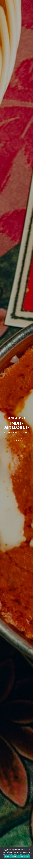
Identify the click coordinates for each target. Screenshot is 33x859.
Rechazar (13, 856)
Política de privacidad (23, 856)
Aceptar (7, 856)
